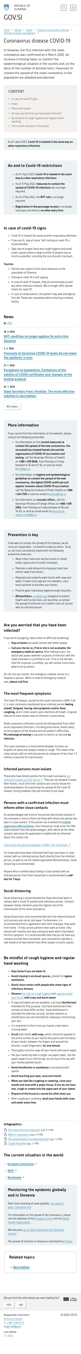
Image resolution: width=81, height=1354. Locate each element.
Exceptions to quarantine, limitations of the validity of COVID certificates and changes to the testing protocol (38, 374)
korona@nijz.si (57, 494)
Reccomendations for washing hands (28, 1139)
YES (8, 1305)
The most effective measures (24, 1130)
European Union (44, 1218)
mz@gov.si (24, 469)
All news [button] (12, 406)
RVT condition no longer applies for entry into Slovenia (36, 338)
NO (21, 1305)
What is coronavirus (19, 1134)
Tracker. (68, 1241)
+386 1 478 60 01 (15, 1322)
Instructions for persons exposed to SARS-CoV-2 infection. (36, 845)
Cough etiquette (17, 1143)
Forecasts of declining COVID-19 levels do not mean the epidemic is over (40, 355)
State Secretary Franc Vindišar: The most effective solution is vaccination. (39, 393)
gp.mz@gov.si (14, 1326)
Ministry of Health (13, 1318)
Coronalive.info (22, 1207)
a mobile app (40, 596)
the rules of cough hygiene (36, 993)
